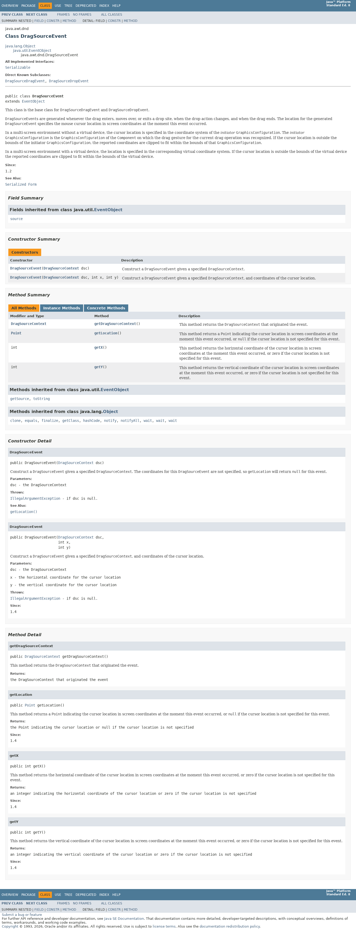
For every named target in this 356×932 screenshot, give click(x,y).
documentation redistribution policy (230, 926)
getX (98, 347)
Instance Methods (61, 308)
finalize (49, 420)
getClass (70, 420)
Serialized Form (20, 184)
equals (31, 420)
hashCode (91, 420)
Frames (63, 14)
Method (69, 21)
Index (104, 6)
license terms (164, 926)
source (16, 219)
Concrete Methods (106, 308)
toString (41, 399)
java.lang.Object (20, 46)
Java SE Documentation (124, 919)
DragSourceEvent (25, 268)
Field (39, 21)
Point (16, 333)
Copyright (10, 926)
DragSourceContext (61, 268)
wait (148, 420)
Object (110, 411)
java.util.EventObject (32, 50)
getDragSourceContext (115, 324)
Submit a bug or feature (22, 915)
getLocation (105, 333)
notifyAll (130, 420)
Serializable (17, 67)
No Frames (82, 14)
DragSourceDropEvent (69, 81)
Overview (10, 6)
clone (15, 420)
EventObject (33, 101)
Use (58, 6)
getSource (19, 399)
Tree (68, 6)
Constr (53, 21)
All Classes (111, 14)
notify (110, 420)
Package (28, 6)
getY (98, 367)
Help (116, 6)
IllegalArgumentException (35, 498)
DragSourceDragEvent (25, 81)
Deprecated (86, 6)
